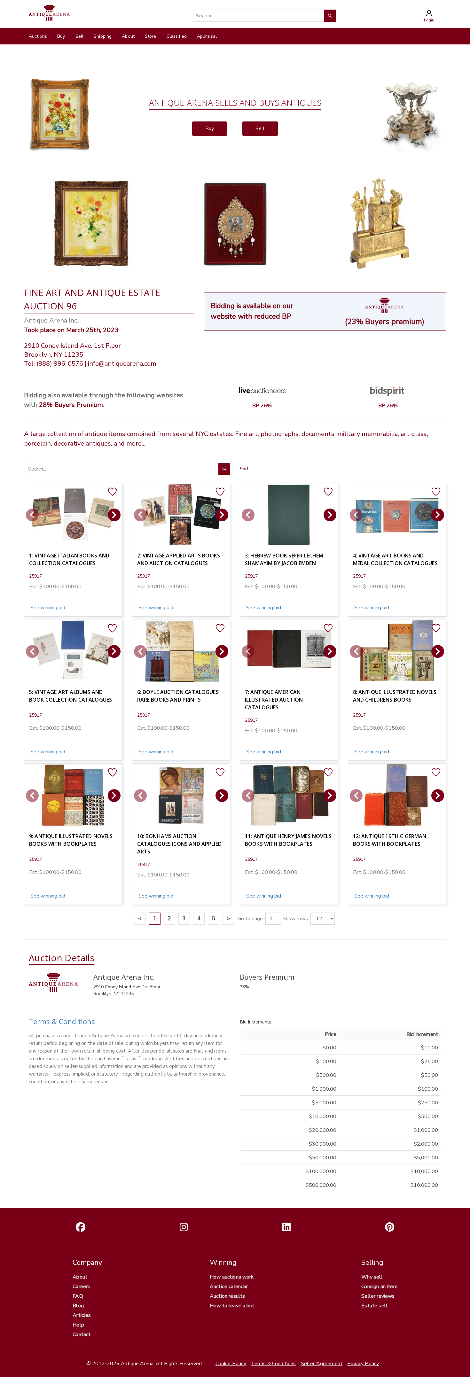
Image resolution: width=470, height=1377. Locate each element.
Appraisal (207, 36)
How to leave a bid (232, 1305)
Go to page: (251, 918)
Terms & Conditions (62, 1021)
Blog (78, 1305)
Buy (61, 36)
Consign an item (379, 1286)
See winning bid (47, 607)
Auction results (227, 1296)
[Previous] (32, 515)
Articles (82, 1315)
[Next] (114, 515)
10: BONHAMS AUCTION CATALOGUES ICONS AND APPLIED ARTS (179, 844)
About (128, 36)
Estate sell (374, 1305)
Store (150, 36)
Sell (79, 36)
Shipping (103, 36)
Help (78, 1324)
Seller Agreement (322, 1363)
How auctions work (232, 1276)
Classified (177, 36)
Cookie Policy (230, 1363)
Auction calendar (229, 1286)
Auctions (38, 36)
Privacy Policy (363, 1363)
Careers (81, 1286)
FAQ (78, 1296)
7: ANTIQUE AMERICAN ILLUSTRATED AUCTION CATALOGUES (274, 699)
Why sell (371, 1276)
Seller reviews (378, 1296)
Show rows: (296, 918)
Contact (81, 1334)
